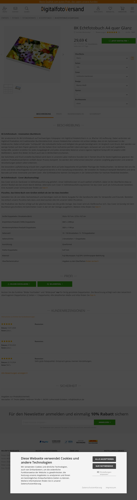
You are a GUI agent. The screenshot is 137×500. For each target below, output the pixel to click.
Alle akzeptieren (104, 459)
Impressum (111, 487)
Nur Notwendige (104, 466)
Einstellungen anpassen (105, 473)
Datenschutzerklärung (92, 487)
